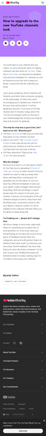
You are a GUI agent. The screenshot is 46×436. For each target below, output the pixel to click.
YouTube (31, 71)
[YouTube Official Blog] (12, 2)
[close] (44, 420)
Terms (31, 409)
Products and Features (15, 281)
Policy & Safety (8, 404)
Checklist (15, 134)
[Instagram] (14, 343)
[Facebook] (21, 343)
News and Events (11, 17)
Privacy (22, 409)
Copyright (21, 404)
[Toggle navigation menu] (2, 2)
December (14, 74)
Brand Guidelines (9, 409)
